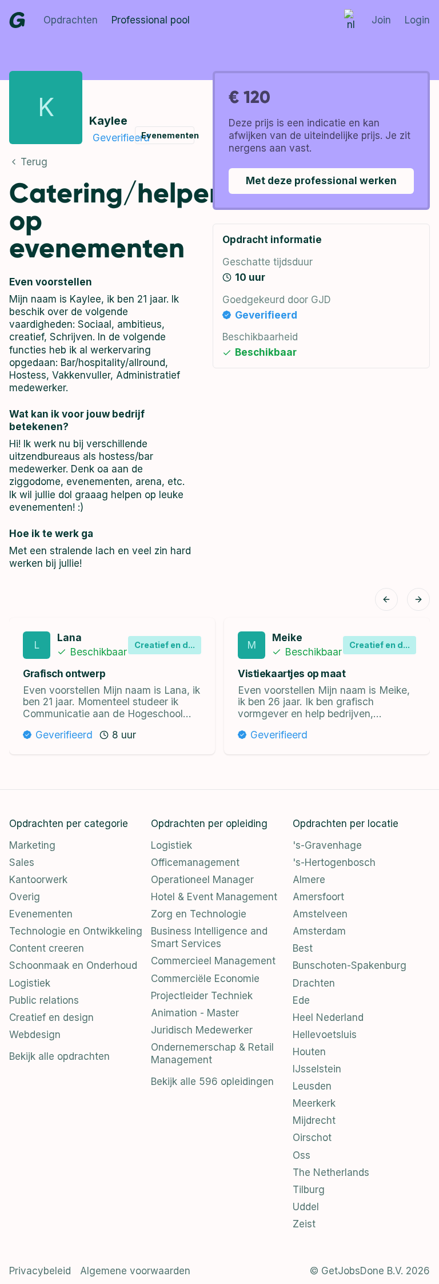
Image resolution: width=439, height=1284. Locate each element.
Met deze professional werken (321, 180)
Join (381, 20)
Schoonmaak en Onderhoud (73, 965)
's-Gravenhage (327, 845)
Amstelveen (320, 914)
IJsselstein (317, 1069)
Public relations (44, 1000)
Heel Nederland (328, 1017)
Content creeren (46, 948)
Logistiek (29, 983)
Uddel (306, 1207)
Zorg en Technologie (198, 914)
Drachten (314, 983)
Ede (301, 1000)
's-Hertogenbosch (334, 862)
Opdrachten (70, 20)
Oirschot (312, 1137)
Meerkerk (314, 1103)
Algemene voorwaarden (135, 1271)
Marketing (32, 845)
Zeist (304, 1224)
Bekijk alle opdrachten (59, 1056)
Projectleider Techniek (202, 995)
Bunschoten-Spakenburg (349, 965)
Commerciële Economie (205, 978)
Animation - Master (195, 1013)
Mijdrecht (314, 1120)
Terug (34, 162)
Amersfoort (318, 897)
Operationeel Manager (202, 879)
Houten (309, 1052)
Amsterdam (319, 931)
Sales (21, 862)
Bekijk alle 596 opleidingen (212, 1081)
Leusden (312, 1086)
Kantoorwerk (38, 879)
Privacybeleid (40, 1271)
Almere (309, 879)
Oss (301, 1155)
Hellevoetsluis (325, 1034)
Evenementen (41, 914)
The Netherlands (331, 1172)
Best (303, 948)
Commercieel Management (213, 961)
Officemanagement (195, 862)
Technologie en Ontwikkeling (75, 931)
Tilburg (309, 1189)
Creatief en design (51, 1017)
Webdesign (35, 1034)
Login (417, 20)
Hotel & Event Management (214, 897)
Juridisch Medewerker (202, 1030)
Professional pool (150, 20)
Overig (24, 897)
